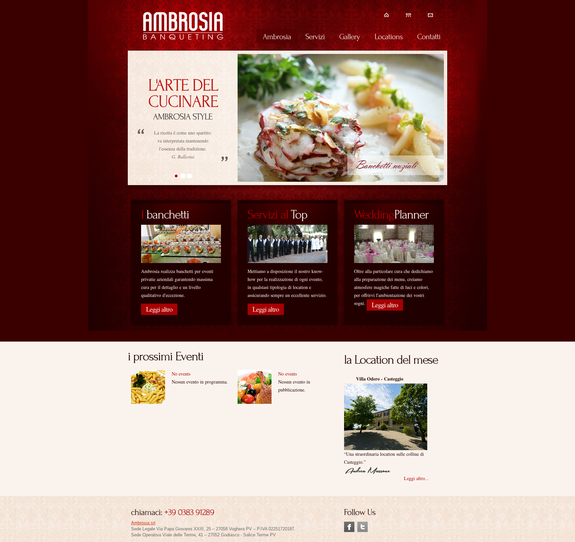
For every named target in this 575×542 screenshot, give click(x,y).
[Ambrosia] (277, 36)
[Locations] (389, 36)
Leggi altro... (416, 478)
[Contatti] (429, 36)
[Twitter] (362, 524)
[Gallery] (350, 36)
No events (181, 374)
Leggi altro (159, 309)
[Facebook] (349, 524)
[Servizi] (315, 36)
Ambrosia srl (143, 522)
